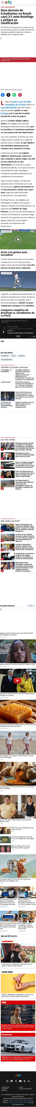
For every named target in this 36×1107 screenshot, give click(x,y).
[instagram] (7, 1081)
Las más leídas (8, 439)
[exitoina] (18, 941)
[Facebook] (12, 1081)
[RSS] (24, 1081)
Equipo (21, 1087)
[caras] (18, 1002)
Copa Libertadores (6, 359)
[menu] (2, 2)
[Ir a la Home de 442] (8, 3)
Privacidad (4, 1090)
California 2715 (13, 1100)
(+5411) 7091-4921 (13, 1102)
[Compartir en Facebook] (3, 95)
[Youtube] (20, 1081)
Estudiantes (5, 356)
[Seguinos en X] (16, 1081)
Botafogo (5, 113)
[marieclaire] (18, 972)
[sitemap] (29, 1081)
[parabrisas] (18, 1035)
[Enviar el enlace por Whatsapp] (14, 95)
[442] (18, 1075)
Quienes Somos (5, 1087)
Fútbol (14, 356)
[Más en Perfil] (12, 936)
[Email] (20, 95)
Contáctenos (4, 1088)
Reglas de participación (25, 1088)
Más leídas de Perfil (10, 521)
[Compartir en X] (8, 95)
